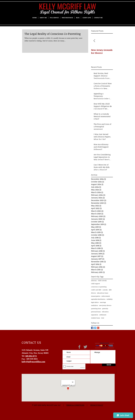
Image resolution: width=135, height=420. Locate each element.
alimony (94, 280)
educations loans (102, 293)
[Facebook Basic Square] (92, 328)
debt (110, 290)
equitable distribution (98, 299)
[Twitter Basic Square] (95, 328)
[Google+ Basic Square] (98, 328)
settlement (102, 315)
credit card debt (96, 290)
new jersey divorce (105, 305)
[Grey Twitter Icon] (85, 346)
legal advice (95, 302)
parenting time (96, 308)
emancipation (95, 296)
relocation (105, 312)
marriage (103, 302)
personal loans (96, 312)
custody (105, 290)
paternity (105, 308)
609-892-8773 (31, 356)
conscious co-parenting (98, 287)
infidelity (110, 299)
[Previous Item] (94, 40)
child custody (102, 280)
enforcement (105, 296)
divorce (93, 293)
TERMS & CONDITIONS (75, 405)
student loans (95, 318)
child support (95, 284)
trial (102, 318)
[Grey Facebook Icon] (79, 346)
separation (94, 315)
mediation (94, 305)
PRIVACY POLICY (96, 405)
